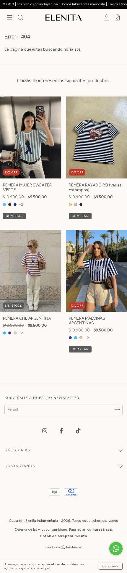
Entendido (110, 566)
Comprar (14, 216)
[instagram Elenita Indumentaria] (45, 430)
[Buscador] (20, 18)
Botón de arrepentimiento (63, 536)
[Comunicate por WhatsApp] (116, 548)
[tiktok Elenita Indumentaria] (78, 430)
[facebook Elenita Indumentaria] (62, 430)
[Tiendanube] (63, 547)
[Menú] (10, 18)
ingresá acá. (102, 529)
